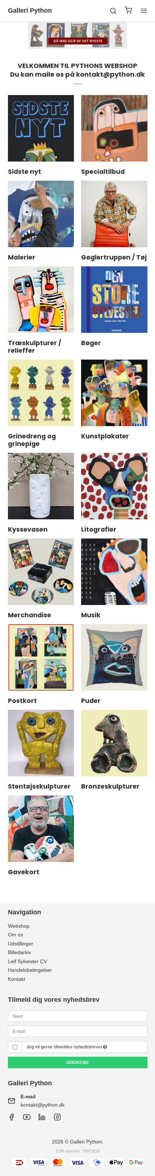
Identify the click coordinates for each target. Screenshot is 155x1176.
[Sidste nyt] (41, 128)
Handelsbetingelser (30, 970)
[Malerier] (41, 214)
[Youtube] (26, 1119)
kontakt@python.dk (43, 1105)
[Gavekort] (41, 828)
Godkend (77, 1062)
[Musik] (114, 571)
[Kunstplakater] (114, 393)
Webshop (19, 926)
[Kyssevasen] (41, 486)
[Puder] (114, 657)
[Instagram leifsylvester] (57, 1119)
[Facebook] (11, 1119)
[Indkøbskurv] (128, 11)
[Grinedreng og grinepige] (41, 393)
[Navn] (77, 1015)
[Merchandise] (41, 571)
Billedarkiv (19, 952)
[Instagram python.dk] (41, 1119)
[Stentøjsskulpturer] (41, 743)
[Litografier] (114, 486)
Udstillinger (20, 944)
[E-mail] (77, 1031)
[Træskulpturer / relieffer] (41, 299)
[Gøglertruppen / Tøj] (114, 214)
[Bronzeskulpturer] (114, 743)
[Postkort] (41, 657)
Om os (15, 934)
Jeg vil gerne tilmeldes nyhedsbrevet (64, 1047)
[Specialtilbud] (114, 128)
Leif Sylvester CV (27, 961)
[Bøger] (114, 299)
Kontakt (16, 979)
